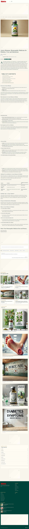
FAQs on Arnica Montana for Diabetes (7, 81)
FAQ (15, 493)
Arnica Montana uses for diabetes (5, 250)
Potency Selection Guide (3, 230)
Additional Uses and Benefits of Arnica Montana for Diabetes (9, 78)
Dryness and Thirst (12, 250)
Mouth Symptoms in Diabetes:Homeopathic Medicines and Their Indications (9, 431)
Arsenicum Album (2, 500)
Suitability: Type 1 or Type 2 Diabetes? (7, 79)
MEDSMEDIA (4, 54)
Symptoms (2, 493)
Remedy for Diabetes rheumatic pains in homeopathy (6, 301)
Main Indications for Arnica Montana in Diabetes (8, 76)
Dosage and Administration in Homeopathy (7, 80)
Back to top (26, 527)
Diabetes (16, 484)
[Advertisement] (14, 9)
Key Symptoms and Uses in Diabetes (6, 77)
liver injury (21, 250)
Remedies (16, 485)
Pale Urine (24, 250)
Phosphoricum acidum (3, 498)
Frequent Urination (4, 121)
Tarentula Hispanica (2, 499)
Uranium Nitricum (16, 486)
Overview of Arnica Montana (6, 75)
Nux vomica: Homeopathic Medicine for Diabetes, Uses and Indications (6, 287)
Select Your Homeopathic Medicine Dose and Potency (8, 82)
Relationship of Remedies (4, 231)
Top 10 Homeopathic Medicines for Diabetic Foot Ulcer (21, 287)
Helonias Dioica (2, 494)
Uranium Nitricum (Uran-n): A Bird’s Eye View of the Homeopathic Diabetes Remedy (21, 301)
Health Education (16, 490)
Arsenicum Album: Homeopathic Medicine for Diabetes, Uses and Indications (20, 257)
